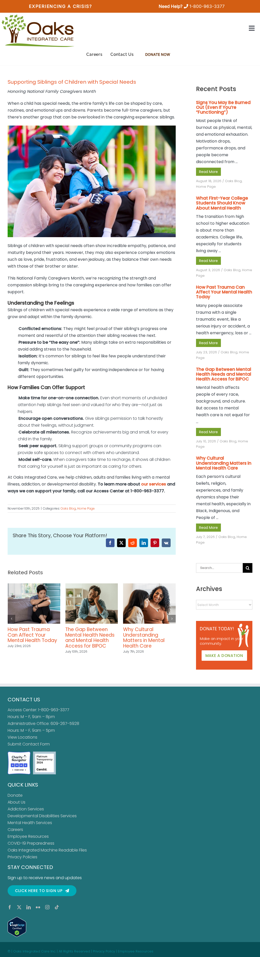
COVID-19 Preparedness (31, 843)
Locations (27, 737)
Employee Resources (28, 836)
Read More (208, 171)
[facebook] (10, 907)
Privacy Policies (22, 857)
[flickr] (38, 907)
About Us (16, 802)
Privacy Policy (104, 951)
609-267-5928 (65, 723)
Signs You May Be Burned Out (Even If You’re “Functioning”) (147, 635)
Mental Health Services (30, 823)
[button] (11, 618)
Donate (15, 795)
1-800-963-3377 (207, 6)
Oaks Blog (68, 508)
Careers (15, 829)
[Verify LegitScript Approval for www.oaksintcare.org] (130, 927)
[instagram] (47, 907)
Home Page (86, 508)
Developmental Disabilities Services (42, 816)
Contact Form (36, 744)
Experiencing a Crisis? (60, 6)
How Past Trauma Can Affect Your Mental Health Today (224, 292)
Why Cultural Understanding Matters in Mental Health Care (86, 637)
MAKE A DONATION (224, 655)
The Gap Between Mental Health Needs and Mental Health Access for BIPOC (32, 637)
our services (153, 484)
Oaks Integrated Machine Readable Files (47, 850)
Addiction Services (26, 809)
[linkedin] (28, 907)
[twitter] (19, 907)
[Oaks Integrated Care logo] (38, 30)
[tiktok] (57, 907)
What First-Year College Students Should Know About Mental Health (222, 203)
